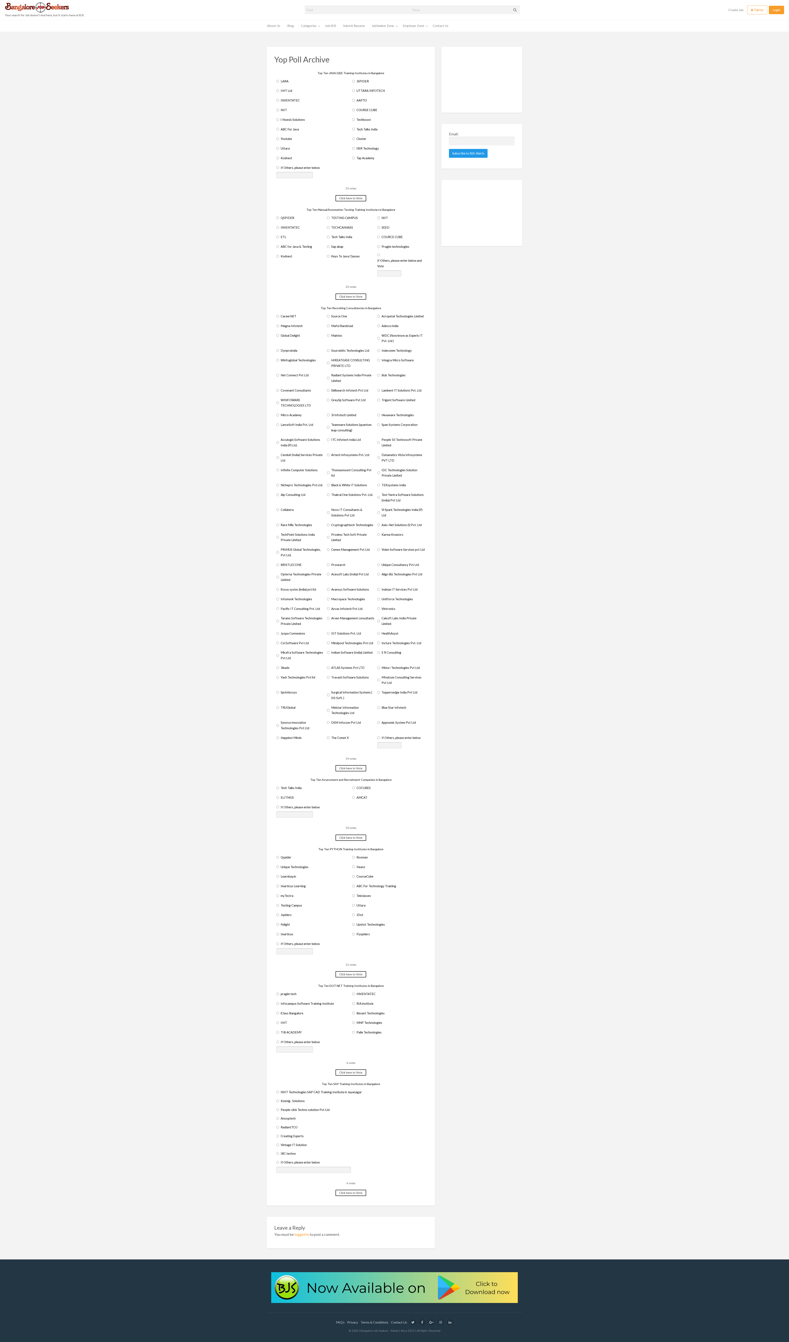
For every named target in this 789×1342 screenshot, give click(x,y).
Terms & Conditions (374, 1322)
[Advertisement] (482, 79)
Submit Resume (354, 26)
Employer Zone (413, 26)
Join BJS (330, 26)
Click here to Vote (350, 198)
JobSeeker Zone (383, 26)
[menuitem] (736, 10)
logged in (301, 1234)
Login (776, 10)
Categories (308, 26)
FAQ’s (340, 1322)
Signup (759, 10)
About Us (273, 26)
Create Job (736, 10)
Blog (290, 26)
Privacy (352, 1322)
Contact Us (440, 26)
